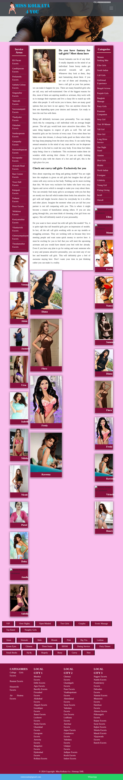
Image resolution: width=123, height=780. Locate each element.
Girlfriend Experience (102, 82)
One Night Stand (101, 149)
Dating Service (83, 646)
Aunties (100, 155)
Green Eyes (11, 646)
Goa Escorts (69, 714)
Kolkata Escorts (40, 758)
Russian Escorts (16, 681)
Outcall (100, 200)
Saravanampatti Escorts (18, 110)
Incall (99, 195)
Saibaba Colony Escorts (19, 86)
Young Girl (102, 185)
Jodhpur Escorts (70, 752)
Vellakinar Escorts (16, 213)
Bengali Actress (103, 88)
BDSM (65, 646)
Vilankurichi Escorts (17, 229)
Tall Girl (101, 129)
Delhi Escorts (39, 683)
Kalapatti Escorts (16, 191)
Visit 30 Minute (103, 124)
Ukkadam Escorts (16, 127)
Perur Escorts (18, 206)
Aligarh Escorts (40, 705)
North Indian (102, 170)
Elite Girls (101, 65)
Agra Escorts (39, 686)
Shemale (24, 640)
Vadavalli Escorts (16, 102)
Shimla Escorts (100, 730)
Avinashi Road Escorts (18, 167)
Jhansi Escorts (40, 714)
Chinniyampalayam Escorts (19, 237)
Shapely (44, 653)
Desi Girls (101, 160)
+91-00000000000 (102, 2)
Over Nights (24, 623)
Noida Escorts (40, 724)
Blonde (54, 640)
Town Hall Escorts (16, 183)
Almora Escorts (100, 711)
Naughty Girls (31, 630)
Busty (59, 653)
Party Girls (101, 106)
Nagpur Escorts (100, 676)
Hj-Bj (29, 653)
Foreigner (101, 175)
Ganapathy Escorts (16, 143)
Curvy (74, 653)
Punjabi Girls (102, 93)
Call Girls (101, 75)
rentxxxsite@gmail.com (31, 777)
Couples (82, 623)
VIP (8, 623)
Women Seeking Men (102, 59)
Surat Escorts (69, 705)
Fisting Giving (103, 190)
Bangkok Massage (101, 100)
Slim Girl (101, 134)
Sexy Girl (101, 119)
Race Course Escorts (17, 175)
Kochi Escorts (70, 755)
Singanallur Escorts (17, 94)
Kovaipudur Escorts (17, 159)
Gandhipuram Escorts (18, 70)
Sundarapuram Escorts (18, 135)
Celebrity (101, 180)
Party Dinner (104, 646)
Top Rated (10, 630)
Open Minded (45, 623)
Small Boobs (11, 653)
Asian (8, 640)
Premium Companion (102, 113)
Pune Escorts (69, 689)
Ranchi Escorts (100, 743)
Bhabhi (100, 165)
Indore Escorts (70, 758)
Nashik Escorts (100, 680)
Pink (69, 640)
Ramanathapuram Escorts (19, 151)
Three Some (47, 646)
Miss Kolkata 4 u (63, 771)
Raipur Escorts (100, 721)
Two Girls (64, 623)
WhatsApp (92, 777)
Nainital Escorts (100, 695)
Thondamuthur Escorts (18, 245)
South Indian (102, 70)
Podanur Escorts (15, 200)
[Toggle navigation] (111, 8)
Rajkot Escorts (100, 727)
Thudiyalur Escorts (17, 118)
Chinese (29, 646)
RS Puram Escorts (16, 62)
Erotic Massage (101, 623)
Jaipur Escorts (70, 730)
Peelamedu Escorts (16, 78)
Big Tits (83, 640)
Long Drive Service (102, 141)
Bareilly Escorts (40, 689)
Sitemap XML (78, 771)
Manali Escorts (100, 733)
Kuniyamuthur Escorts (18, 221)
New (89, 653)
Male (40, 640)
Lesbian (100, 640)
